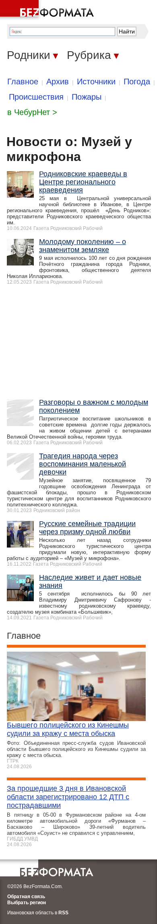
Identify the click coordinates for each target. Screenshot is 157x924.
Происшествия (36, 96)
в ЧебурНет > (32, 112)
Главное (22, 81)
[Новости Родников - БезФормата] (48, 10)
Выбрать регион (26, 902)
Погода (137, 81)
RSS (63, 913)
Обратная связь (26, 896)
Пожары (86, 96)
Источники (96, 81)
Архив (57, 81)
